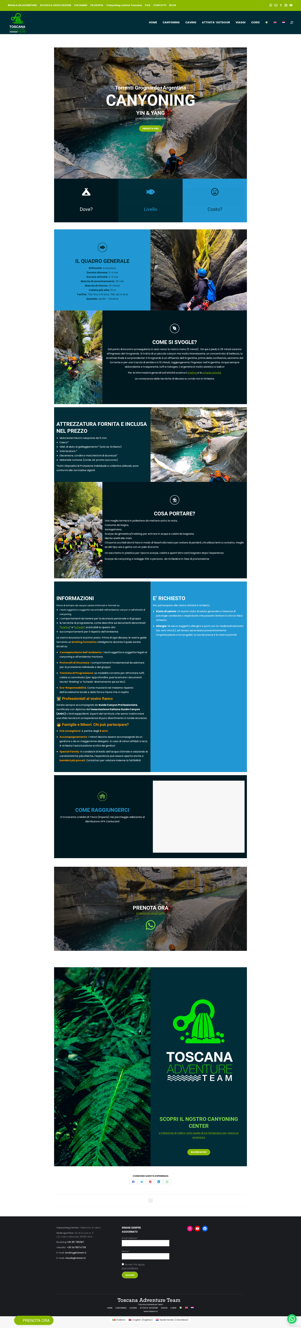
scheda (79, 627)
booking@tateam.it (75, 1252)
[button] (292, 1319)
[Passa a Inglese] (275, 22)
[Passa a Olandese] (284, 22)
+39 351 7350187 (75, 1242)
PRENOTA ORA (36, 1320)
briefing (192, 373)
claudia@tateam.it (75, 1258)
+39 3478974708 (76, 1247)
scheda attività (211, 373)
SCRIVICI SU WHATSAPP (150, 913)
